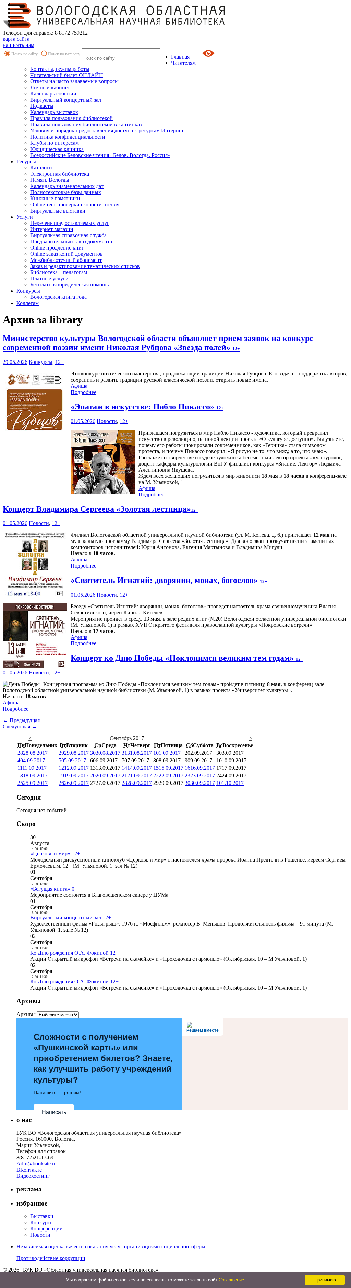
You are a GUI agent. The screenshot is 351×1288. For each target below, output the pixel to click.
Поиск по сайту (24, 54)
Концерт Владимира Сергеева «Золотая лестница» (100, 509)
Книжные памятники (55, 198)
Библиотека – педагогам (58, 272)
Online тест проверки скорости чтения (74, 204)
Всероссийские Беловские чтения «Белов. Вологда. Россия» (100, 155)
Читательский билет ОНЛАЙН (66, 75)
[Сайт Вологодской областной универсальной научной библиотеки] (114, 26)
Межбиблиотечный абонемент (66, 260)
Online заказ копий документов (66, 254)
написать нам (18, 45)
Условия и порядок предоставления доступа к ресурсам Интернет (107, 130)
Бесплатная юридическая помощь (69, 285)
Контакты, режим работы (59, 69)
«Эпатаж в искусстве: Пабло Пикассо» (147, 406)
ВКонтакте (29, 1170)
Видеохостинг (33, 1176)
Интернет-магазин (51, 229)
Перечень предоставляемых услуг (69, 223)
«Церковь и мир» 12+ (55, 853)
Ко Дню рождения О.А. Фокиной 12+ (74, 953)
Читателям (183, 63)
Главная (180, 57)
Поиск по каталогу (64, 54)
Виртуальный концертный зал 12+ (70, 917)
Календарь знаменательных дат (67, 186)
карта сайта (16, 39)
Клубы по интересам (54, 143)
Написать (54, 1112)
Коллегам (27, 303)
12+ (59, 362)
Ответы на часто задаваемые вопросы (74, 81)
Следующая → (20, 726)
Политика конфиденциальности (67, 137)
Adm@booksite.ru (36, 1163)
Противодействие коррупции (50, 1258)
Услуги (24, 217)
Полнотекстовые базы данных (65, 192)
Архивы (26, 1014)
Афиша (79, 386)
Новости (107, 421)
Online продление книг (57, 248)
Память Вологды (49, 180)
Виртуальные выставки (57, 211)
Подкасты (41, 106)
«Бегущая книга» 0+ (53, 889)
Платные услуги (49, 278)
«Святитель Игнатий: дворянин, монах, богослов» (169, 580)
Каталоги (41, 167)
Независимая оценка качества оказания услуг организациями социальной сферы (110, 1246)
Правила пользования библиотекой (71, 118)
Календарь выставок (54, 112)
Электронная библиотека (59, 174)
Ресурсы (26, 161)
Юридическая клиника (57, 149)
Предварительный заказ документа (71, 241)
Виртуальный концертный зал (65, 100)
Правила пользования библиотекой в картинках (86, 124)
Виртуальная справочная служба (68, 235)
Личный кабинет (50, 87)
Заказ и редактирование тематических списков (85, 266)
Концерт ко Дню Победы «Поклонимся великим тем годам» (187, 657)
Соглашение (231, 1280)
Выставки (41, 1216)
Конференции (46, 1229)
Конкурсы (28, 291)
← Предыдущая (21, 720)
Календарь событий (53, 94)
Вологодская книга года (58, 297)
